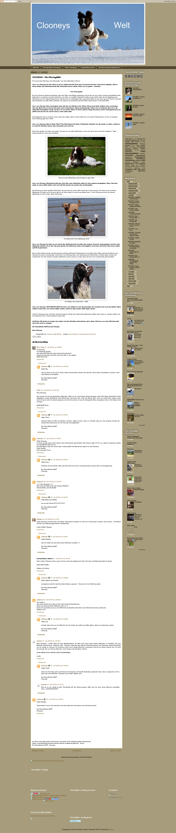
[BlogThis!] (35, 337)
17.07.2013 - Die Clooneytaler (132, 220)
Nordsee (127, 165)
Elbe (126, 146)
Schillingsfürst (142, 166)
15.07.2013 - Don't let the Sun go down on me (134, 225)
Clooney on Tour (140, 141)
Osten (137, 165)
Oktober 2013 (132, 188)
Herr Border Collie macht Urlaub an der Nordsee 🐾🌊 (139, 322)
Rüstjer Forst (134, 166)
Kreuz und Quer (131, 500)
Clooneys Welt (112, 793)
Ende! (135, 527)
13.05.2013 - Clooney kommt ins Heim (138, 115)
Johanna (40, 599)
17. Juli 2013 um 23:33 (53, 347)
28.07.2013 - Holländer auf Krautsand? (134, 198)
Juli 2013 (131, 195)
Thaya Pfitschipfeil (132, 298)
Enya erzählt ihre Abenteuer (135, 371)
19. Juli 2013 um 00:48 (51, 641)
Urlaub (143, 169)
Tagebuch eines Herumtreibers (131, 462)
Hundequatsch (84, 334)
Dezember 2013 (133, 183)
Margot (39, 519)
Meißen (143, 162)
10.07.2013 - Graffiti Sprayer (133, 238)
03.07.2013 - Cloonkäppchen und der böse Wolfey (133, 261)
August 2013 (132, 193)
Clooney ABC (129, 141)
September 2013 (133, 190)
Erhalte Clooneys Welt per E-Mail (42, 816)
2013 (128, 181)
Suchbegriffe (129, 169)
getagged (142, 148)
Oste (133, 165)
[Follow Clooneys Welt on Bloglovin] (75, 822)
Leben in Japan (131, 513)
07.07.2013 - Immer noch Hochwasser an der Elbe (134, 247)
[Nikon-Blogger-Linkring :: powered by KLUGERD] (48, 795)
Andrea (39, 641)
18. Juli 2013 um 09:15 (52, 438)
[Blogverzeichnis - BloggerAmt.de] (44, 793)
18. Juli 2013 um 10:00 (52, 481)
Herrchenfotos (132, 153)
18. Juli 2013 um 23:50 (52, 599)
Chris (38, 390)
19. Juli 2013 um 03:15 (54, 699)
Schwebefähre (128, 167)
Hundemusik (128, 157)
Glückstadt (136, 149)
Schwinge (137, 167)
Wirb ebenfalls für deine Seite (115, 797)
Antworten (40, 359)
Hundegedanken (140, 155)
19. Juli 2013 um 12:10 (55, 684)
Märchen (93, 334)
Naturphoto (130, 449)
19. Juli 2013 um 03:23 (59, 619)
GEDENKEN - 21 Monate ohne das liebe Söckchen (138, 309)
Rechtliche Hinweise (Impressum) (109, 67)
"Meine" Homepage (71, 67)
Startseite (36, 67)
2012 (128, 286)
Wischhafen (128, 172)
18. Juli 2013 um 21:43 (61, 558)
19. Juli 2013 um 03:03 (59, 366)
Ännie (130, 139)
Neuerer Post (37, 751)
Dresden (133, 145)
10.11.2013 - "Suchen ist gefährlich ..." (139, 97)
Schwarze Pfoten (132, 359)
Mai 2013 (131, 274)
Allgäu (127, 138)
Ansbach (135, 138)
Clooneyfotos (73, 334)
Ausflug (140, 139)
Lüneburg (127, 162)
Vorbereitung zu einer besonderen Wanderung (138, 362)
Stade (144, 167)
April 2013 (132, 276)
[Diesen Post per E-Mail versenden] (33, 337)
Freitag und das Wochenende (134, 438)
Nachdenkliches (129, 163)
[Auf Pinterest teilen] (40, 337)
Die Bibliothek (138, 502)
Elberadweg (132, 146)
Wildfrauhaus (130, 444)
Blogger (111, 829)
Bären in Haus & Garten (134, 488)
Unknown (44, 366)
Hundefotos (129, 155)
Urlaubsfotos (129, 171)
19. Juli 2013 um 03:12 (59, 415)
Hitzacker (142, 153)
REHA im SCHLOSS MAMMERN (137, 404)
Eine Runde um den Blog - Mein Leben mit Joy (134, 332)
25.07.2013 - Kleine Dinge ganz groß (133, 201)
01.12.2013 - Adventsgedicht (137, 88)
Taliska (129, 319)
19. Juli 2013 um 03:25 (59, 665)
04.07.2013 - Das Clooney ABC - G (133, 256)
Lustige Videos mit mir (88, 67)
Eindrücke (130, 475)
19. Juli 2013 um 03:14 (59, 536)
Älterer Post (115, 751)
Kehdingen (138, 160)
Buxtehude (142, 140)
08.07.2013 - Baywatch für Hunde (134, 242)
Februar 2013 (132, 281)
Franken (135, 148)
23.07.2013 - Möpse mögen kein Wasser (134, 205)
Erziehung (128, 148)
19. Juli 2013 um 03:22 (59, 578)
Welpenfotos (141, 171)
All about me (130, 413)
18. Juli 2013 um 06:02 (50, 390)
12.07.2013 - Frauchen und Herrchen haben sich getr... (134, 234)
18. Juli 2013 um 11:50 (50, 519)
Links (143, 160)
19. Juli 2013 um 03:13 (59, 459)
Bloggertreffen (135, 140)
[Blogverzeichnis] (37, 799)
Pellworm (142, 165)
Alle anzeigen (142, 425)
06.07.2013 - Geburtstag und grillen (133, 252)
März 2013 (132, 279)
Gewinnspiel (128, 149)
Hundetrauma (130, 160)
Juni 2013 (131, 272)
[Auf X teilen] (36, 337)
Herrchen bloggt (135, 151)
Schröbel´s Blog (131, 442)
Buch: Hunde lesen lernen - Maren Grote (137, 336)
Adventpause (137, 388)
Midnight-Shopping (139, 489)
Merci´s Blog (130, 525)
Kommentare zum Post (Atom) (81, 757)
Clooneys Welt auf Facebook (52, 67)
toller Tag (136, 169)
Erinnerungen (141, 147)
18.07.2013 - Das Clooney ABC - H (133, 216)
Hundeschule (129, 158)
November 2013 (133, 186)
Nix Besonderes (140, 163)
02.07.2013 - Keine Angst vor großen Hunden (134, 267)
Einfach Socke (131, 306)
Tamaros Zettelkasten (133, 436)
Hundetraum (140, 158)
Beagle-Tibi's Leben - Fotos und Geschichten (135, 346)
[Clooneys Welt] (109, 795)
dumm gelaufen (140, 145)
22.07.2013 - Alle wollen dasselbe (133, 209)
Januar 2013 (132, 283)
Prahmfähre (128, 166)
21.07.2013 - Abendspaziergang (134, 213)
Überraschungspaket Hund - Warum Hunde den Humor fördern (135, 386)
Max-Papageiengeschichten (135, 538)
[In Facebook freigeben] (38, 337)
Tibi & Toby (40, 347)
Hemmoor (143, 149)
